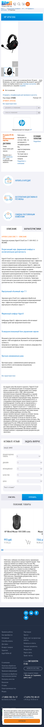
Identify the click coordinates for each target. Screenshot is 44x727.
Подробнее (37, 141)
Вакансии (5, 682)
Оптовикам (5, 638)
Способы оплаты (7, 641)
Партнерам (27, 632)
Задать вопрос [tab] (32, 441)
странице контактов (29, 84)
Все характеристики (9, 104)
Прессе (26, 635)
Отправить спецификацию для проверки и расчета (20, 95)
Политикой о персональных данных (23, 717)
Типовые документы (30, 646)
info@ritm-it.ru (8, 158)
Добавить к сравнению (12, 108)
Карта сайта (28, 652)
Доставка (5, 644)
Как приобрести (7, 635)
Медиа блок (28, 649)
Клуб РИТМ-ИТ (6, 653)
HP (31, 130)
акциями (23, 86)
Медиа (4, 691)
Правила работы (7, 632)
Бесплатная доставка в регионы (26, 198)
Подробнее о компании (21, 162)
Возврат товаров (7, 647)
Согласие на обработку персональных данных (9, 675)
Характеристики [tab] (32, 228)
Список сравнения (11, 112)
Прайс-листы (28, 655)
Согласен (22, 721)
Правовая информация (9, 671)
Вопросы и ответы (30, 643)
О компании (6, 662)
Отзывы (4, 685)
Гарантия (5, 650)
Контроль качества (8, 679)
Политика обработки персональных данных (9, 667)
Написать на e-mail (33, 668)
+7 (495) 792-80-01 (31, 697)
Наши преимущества (9, 688)
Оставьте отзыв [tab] (12, 441)
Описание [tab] (12, 228)
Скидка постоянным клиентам (25, 215)
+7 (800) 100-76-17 (9, 697)
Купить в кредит (23, 180)
